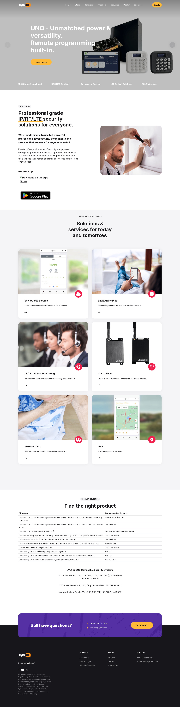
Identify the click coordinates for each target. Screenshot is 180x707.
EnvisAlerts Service (90, 84)
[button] (172, 45)
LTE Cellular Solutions (121, 84)
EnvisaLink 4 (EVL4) (114, 517)
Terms (111, 661)
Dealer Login (85, 661)
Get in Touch (142, 625)
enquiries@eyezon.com (98, 628)
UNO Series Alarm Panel (30, 84)
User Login (84, 657)
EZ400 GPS (110, 559)
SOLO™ (108, 551)
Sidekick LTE (110, 543)
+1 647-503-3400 (98, 623)
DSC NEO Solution (60, 84)
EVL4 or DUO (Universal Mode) (119, 531)
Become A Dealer (87, 665)
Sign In (157, 5)
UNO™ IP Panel (112, 535)
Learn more (41, 62)
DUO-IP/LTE (110, 524)
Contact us (113, 665)
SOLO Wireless (149, 84)
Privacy (111, 657)
